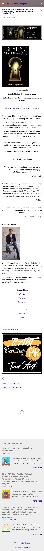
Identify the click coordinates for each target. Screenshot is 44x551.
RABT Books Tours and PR (12, 387)
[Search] (41, 4)
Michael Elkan (26, 547)
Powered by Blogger (23, 543)
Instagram (22, 302)
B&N (22, 318)
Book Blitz (6, 383)
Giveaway (15, 383)
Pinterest (22, 298)
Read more (37, 468)
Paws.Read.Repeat (17, 3)
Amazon (22, 314)
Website (22, 294)
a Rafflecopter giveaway (10, 329)
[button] (41, 10)
